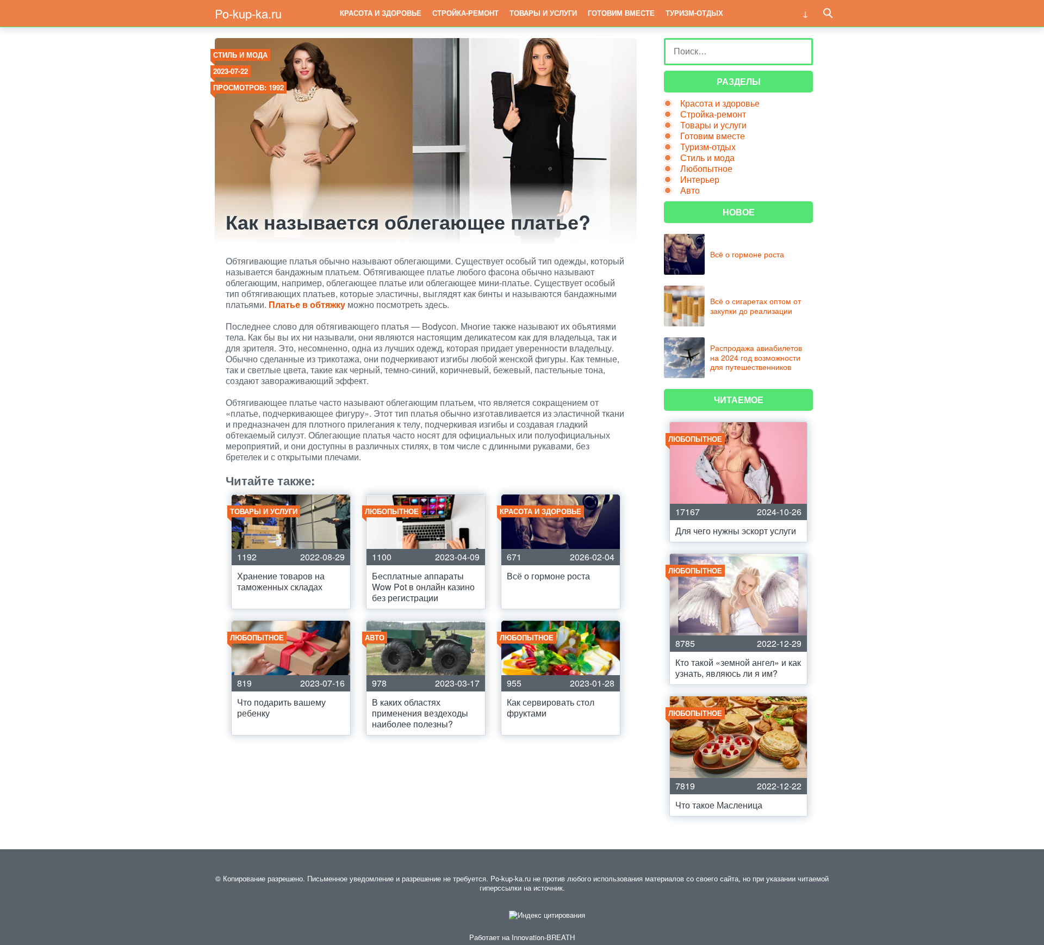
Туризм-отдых (694, 13)
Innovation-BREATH (543, 937)
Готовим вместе (621, 13)
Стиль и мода (240, 55)
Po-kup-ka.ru (248, 13)
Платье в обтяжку (307, 304)
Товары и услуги (543, 13)
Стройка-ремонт (465, 13)
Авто (690, 190)
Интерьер (699, 179)
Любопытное (706, 168)
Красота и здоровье (380, 13)
